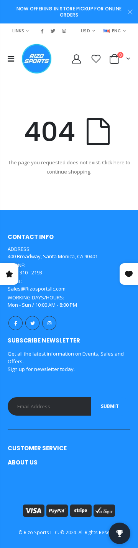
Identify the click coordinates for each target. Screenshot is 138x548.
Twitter (32, 323)
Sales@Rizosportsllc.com (37, 288)
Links (18, 30)
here (119, 162)
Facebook (15, 323)
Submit (110, 406)
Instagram (49, 323)
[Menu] (11, 58)
